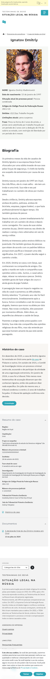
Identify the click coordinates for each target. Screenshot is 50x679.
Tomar (26, 674)
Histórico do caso (12, 512)
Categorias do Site (12, 567)
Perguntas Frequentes (12, 645)
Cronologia (9, 403)
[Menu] (44, 12)
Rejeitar (39, 674)
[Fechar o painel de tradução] (45, 3)
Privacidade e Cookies (29, 668)
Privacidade (7, 634)
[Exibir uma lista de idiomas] (39, 3)
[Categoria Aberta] (32, 567)
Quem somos (8, 629)
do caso (35, 359)
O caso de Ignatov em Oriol (36, 34)
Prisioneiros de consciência (16, 34)
